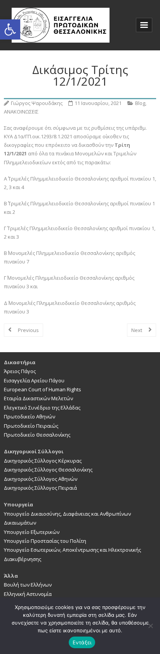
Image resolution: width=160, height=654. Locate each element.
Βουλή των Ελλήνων (28, 584)
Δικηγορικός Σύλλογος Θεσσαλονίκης (48, 469)
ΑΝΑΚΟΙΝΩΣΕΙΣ (21, 111)
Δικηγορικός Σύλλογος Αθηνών (40, 478)
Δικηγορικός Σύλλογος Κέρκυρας (43, 460)
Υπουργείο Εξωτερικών (31, 531)
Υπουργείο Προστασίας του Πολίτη (45, 540)
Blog (140, 103)
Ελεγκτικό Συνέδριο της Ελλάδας (42, 407)
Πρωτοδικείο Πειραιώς (31, 425)
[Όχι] (150, 626)
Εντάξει (82, 642)
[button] (10, 29)
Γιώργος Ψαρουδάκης (37, 103)
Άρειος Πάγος (20, 371)
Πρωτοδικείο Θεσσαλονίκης (37, 434)
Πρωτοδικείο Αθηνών (29, 416)
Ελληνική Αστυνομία (28, 593)
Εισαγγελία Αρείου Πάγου (34, 380)
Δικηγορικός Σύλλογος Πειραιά (40, 487)
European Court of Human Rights (42, 389)
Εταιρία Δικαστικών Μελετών (38, 398)
